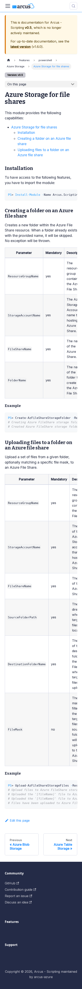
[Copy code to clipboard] (72, 194)
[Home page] (8, 60)
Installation (26, 132)
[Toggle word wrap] (65, 194)
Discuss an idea (16, 902)
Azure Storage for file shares (34, 127)
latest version (21, 47)
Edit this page (20, 820)
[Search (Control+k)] (73, 6)
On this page (16, 84)
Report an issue (16, 896)
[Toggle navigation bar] (8, 6)
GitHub (10, 883)
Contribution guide (18, 890)
